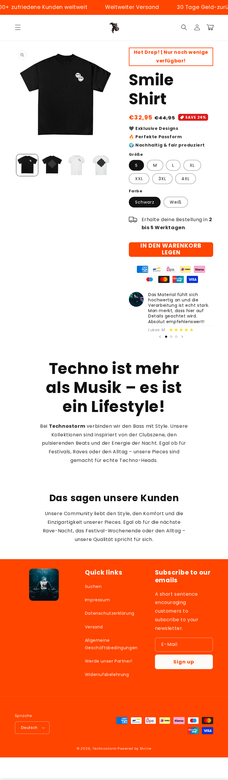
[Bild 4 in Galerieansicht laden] (101, 165)
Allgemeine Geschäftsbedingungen (111, 644)
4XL (185, 179)
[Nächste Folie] (182, 337)
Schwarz (144, 202)
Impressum (97, 600)
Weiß (176, 202)
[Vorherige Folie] (160, 337)
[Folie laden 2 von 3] (171, 336)
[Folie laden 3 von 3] (176, 336)
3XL (162, 179)
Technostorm (104, 748)
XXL (139, 179)
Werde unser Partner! (108, 661)
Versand (94, 627)
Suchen (93, 586)
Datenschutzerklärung (109, 613)
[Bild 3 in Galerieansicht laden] (76, 165)
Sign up (183, 661)
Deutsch (29, 727)
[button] (17, 27)
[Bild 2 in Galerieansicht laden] (52, 165)
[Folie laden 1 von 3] (166, 336)
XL (192, 165)
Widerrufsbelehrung (107, 674)
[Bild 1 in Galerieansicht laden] (27, 165)
